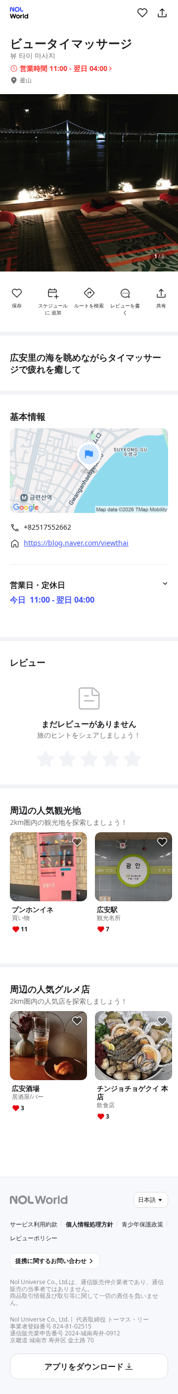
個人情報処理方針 (89, 1224)
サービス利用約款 (33, 1224)
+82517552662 (47, 527)
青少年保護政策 (142, 1224)
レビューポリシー (33, 1238)
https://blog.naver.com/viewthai (76, 543)
